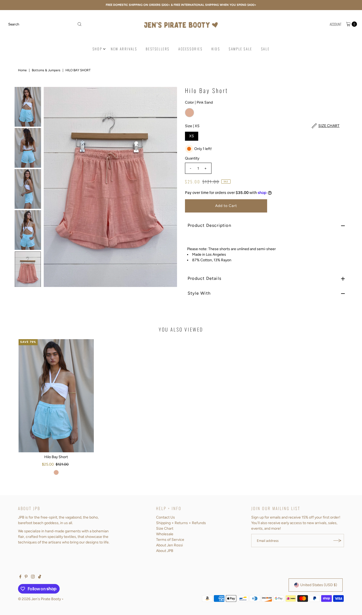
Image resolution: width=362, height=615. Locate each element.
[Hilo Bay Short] (56, 395)
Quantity (192, 158)
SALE (265, 48)
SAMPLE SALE (240, 48)
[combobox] (45, 24)
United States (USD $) (318, 585)
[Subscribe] (337, 540)
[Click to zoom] (168, 95)
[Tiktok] (39, 577)
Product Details (204, 278)
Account (335, 24)
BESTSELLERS (158, 48)
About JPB (164, 550)
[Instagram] (33, 577)
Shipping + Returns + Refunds (181, 523)
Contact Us (165, 517)
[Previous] (52, 187)
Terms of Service (170, 539)
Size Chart (164, 528)
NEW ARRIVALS (124, 48)
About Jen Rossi (169, 545)
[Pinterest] (26, 577)
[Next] (168, 187)
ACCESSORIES (190, 48)
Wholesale (164, 534)
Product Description (209, 225)
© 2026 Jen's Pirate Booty (39, 599)
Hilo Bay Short (56, 457)
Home (22, 70)
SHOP (97, 48)
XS (191, 136)
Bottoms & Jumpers (46, 70)
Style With (199, 293)
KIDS (215, 48)
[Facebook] (20, 577)
